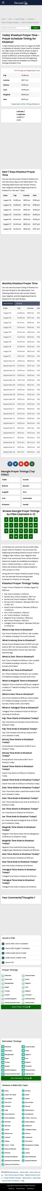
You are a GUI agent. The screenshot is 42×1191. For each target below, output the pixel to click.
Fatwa (7, 1141)
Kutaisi (26, 479)
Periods (7, 1153)
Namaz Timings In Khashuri (30, 22)
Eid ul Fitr (8, 1102)
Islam (10, 19)
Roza (6, 1091)
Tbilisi (4, 479)
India (27, 979)
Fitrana (28, 1091)
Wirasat (8, 1122)
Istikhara (28, 1126)
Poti (3, 498)
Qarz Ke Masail (30, 1157)
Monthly (19, 303)
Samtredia (27, 498)
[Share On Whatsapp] (32, 463)
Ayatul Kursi (29, 1110)
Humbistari (29, 1114)
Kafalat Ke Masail (11, 1157)
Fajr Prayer (37, 1178)
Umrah (27, 1106)
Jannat (7, 1137)
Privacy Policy (20, 1188)
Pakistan (8, 975)
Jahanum (28, 1137)
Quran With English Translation (17, 948)
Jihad (7, 1130)
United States (30, 999)
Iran (26, 987)
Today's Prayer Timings (12, 1178)
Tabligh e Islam (30, 1130)
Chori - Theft (9, 1145)
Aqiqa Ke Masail (31, 1161)
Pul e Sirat (28, 1141)
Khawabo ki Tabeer (32, 1145)
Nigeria (28, 983)
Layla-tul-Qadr (10, 1095)
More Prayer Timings (20, 1007)
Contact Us (30, 1188)
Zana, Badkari (10, 1118)
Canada (28, 995)
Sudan (7, 995)
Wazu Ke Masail (10, 1149)
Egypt (7, 987)
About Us (11, 1188)
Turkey (7, 991)
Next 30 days (8, 303)
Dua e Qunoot (10, 1114)
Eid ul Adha (29, 1102)
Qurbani (8, 1106)
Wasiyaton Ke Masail (12, 1161)
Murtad (7, 1126)
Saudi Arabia (30, 975)
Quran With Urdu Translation (16, 943)
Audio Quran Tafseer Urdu (15, 958)
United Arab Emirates (12, 1003)
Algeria (27, 991)
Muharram (9, 1133)
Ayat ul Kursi (26, 1178)
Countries (31, 19)
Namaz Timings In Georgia (10, 22)
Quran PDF (9, 962)
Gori (24, 492)
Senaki (25, 504)
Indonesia (8, 979)
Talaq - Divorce (30, 1118)
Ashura (27, 1133)
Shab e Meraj (30, 1122)
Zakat (27, 1099)
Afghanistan (29, 1003)
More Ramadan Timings (20, 1078)
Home (3, 19)
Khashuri (5, 504)
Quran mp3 (24, 1172)
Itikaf (27, 1095)
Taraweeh (8, 1099)
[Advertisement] (21, 147)
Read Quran (14, 1172)
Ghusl (27, 1149)
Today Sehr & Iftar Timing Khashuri (25, 104)
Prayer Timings (19, 19)
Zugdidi (5, 492)
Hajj (6, 1110)
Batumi (5, 486)
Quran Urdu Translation (11, 1181)
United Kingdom (11, 999)
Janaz (27, 1153)
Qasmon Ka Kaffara (12, 1164)
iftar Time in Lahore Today (14, 1175)
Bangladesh (9, 983)
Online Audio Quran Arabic (15, 953)
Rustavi (26, 486)
